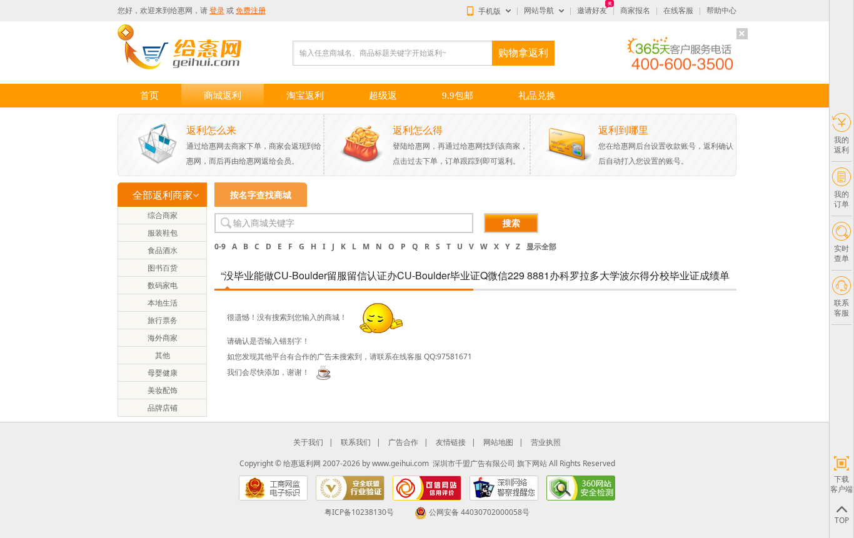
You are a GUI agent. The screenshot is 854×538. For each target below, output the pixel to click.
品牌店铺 (163, 407)
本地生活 (163, 302)
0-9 (220, 246)
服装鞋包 (163, 232)
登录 (216, 10)
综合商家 (163, 215)
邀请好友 (592, 10)
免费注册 (251, 10)
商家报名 (635, 10)
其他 (162, 355)
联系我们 (356, 442)
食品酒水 (163, 250)
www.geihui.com (400, 463)
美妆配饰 (163, 390)
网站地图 (498, 442)
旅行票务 (163, 320)
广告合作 (403, 442)
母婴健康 (163, 372)
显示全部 (541, 246)
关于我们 (308, 442)
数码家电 (163, 285)
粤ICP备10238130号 (359, 512)
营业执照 (546, 442)
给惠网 (181, 10)
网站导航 (539, 10)
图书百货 (163, 267)
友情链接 (451, 442)
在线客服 (678, 10)
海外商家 (163, 337)
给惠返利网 (302, 463)
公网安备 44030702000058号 (479, 512)
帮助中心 (721, 10)
